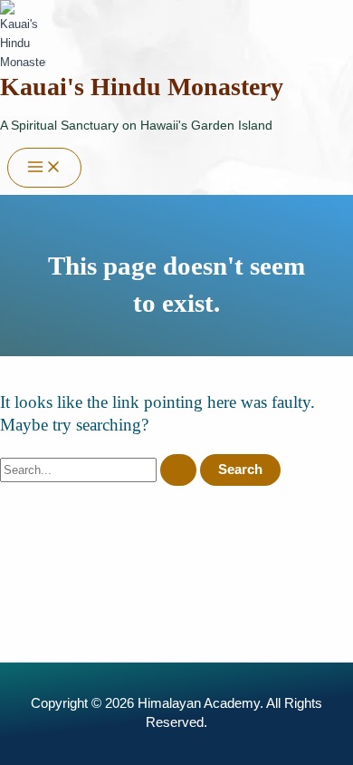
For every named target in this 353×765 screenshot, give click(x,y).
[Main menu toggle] (44, 168)
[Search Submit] (178, 470)
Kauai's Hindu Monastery (141, 87)
